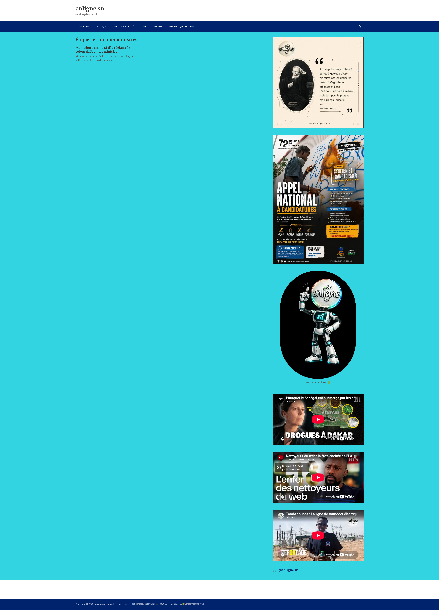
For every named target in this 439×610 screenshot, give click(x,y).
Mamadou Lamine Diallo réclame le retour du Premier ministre (102, 50)
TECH (143, 26)
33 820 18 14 (164, 603)
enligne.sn (89, 8)
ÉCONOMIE (84, 26)
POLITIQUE (102, 26)
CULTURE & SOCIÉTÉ (124, 26)
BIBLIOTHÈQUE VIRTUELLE (182, 26)
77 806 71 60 (176, 603)
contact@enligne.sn (144, 603)
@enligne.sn (288, 570)
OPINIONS (158, 26)
